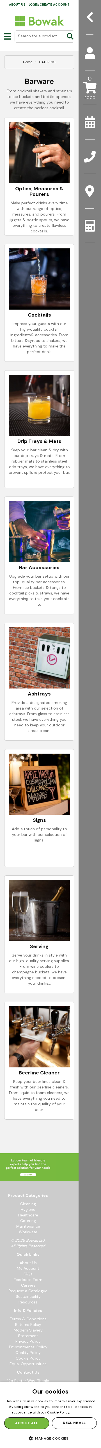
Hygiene (28, 1209)
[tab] (90, 53)
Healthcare (28, 1215)
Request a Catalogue (28, 1290)
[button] (50, 1438)
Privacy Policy (28, 1341)
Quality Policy (28, 1352)
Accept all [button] (26, 1423)
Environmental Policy (28, 1346)
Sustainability (28, 1296)
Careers (28, 1285)
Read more (80, 1412)
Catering (28, 1220)
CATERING (47, 62)
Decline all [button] (74, 1422)
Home (27, 62)
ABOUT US (17, 4)
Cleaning (28, 1203)
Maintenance (28, 1226)
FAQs (28, 1274)
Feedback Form (28, 1279)
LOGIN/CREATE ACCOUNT (49, 4)
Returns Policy (28, 1324)
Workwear (28, 1231)
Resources (28, 1302)
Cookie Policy (28, 1358)
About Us (28, 1262)
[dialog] (50, 1415)
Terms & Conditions (28, 1318)
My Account (28, 1268)
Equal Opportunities (28, 1363)
